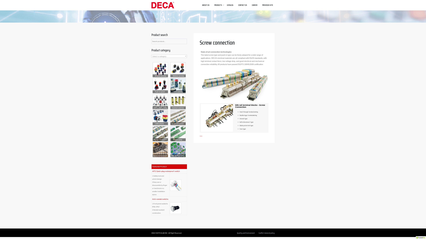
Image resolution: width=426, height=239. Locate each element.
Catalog (230, 5)
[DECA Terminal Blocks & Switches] (162, 5)
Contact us (242, 5)
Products (218, 5)
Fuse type (243, 129)
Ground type (243, 118)
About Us (205, 5)
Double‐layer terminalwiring (248, 115)
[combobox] (169, 56)
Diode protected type (246, 125)
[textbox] (169, 56)
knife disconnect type (246, 122)
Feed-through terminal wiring (249, 112)
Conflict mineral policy (267, 233)
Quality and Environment (246, 233)
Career (254, 5)
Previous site (267, 5)
